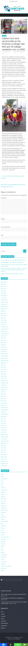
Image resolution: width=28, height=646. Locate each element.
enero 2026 (3, 297)
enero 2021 (3, 432)
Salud (2, 550)
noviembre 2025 (4, 302)
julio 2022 (3, 391)
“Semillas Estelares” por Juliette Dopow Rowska (12, 273)
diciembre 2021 (4, 407)
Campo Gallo (4, 478)
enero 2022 (3, 405)
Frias (2, 514)
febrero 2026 (4, 295)
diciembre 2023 (4, 353)
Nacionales (3, 539)
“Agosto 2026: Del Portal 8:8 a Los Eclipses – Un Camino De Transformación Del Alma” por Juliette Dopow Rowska (14, 270)
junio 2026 (3, 286)
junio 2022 (3, 394)
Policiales (3, 543)
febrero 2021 (4, 430)
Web (2, 235)
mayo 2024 (3, 342)
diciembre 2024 (4, 326)
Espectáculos (4, 508)
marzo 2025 (3, 320)
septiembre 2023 (5, 360)
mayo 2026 (3, 288)
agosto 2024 (4, 335)
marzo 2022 (3, 400)
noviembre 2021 (4, 409)
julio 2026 (3, 284)
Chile (2, 481)
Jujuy (2, 523)
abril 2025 (3, 318)
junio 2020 (3, 448)
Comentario (4, 198)
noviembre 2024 (4, 329)
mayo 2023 (3, 369)
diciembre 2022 (4, 380)
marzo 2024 (3, 347)
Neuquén (3, 541)
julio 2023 (3, 365)
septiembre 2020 (5, 441)
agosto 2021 (4, 416)
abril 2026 (3, 291)
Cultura (2, 494)
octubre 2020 (4, 439)
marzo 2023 (3, 374)
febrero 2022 (4, 403)
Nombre (3, 218)
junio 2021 (3, 421)
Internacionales (4, 521)
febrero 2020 (4, 456)
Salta (2, 548)
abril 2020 (3, 452)
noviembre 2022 (4, 383)
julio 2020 (3, 445)
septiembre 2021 (5, 414)
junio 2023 (3, 367)
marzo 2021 (3, 427)
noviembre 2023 (4, 356)
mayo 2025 (3, 315)
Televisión (3, 564)
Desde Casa (3, 499)
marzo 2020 (3, 454)
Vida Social (3, 568)
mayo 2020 (3, 450)
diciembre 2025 (4, 300)
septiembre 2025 (5, 306)
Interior (2, 519)
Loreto (2, 530)
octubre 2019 (4, 465)
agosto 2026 (4, 282)
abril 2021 (3, 425)
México (2, 534)
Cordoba (3, 492)
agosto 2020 (4, 443)
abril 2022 (3, 398)
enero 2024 (3, 351)
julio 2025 (3, 311)
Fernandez (3, 512)
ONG (14, 51)
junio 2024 (3, 340)
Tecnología (3, 561)
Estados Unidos (4, 510)
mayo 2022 (3, 396)
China (2, 483)
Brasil (2, 476)
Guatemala (3, 517)
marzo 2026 (3, 293)
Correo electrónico (5, 227)
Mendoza (3, 532)
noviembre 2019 (4, 463)
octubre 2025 (4, 304)
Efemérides (3, 505)
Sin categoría (4, 555)
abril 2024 (3, 344)
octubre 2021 (4, 412)
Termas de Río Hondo (6, 566)
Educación (3, 503)
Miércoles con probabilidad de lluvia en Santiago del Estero (13, 185)
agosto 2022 (4, 389)
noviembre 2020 (4, 436)
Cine (2, 485)
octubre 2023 (4, 358)
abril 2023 (3, 371)
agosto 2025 (4, 309)
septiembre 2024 (5, 333)
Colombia (3, 487)
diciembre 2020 (4, 434)
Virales (2, 570)
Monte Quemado (5, 537)
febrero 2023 (4, 376)
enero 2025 (3, 324)
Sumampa (3, 557)
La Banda (3, 525)
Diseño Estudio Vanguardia (14, 638)
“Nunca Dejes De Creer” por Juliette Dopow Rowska (13, 260)
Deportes (3, 496)
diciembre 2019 (4, 461)
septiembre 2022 (5, 387)
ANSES (2, 474)
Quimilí (2, 546)
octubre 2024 (4, 331)
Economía (3, 501)
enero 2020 (3, 459)
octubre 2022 (4, 385)
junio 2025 (3, 313)
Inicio (2, 611)
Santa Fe (3, 552)
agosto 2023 (4, 362)
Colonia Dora (4, 490)
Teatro (2, 559)
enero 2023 (3, 378)
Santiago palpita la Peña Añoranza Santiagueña (12, 262)
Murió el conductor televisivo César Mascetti (12, 177)
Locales (4, 35)
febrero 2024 (4, 349)
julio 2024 (3, 338)
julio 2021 (3, 418)
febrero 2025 (4, 322)
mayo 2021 (3, 423)
